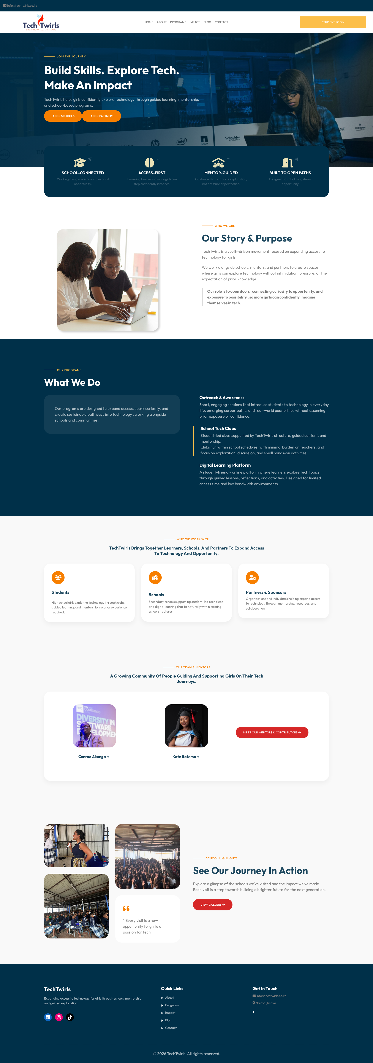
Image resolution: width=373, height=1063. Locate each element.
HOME (149, 22)
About (169, 997)
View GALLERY (211, 904)
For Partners (103, 116)
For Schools (64, 116)
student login (333, 22)
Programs (172, 1005)
